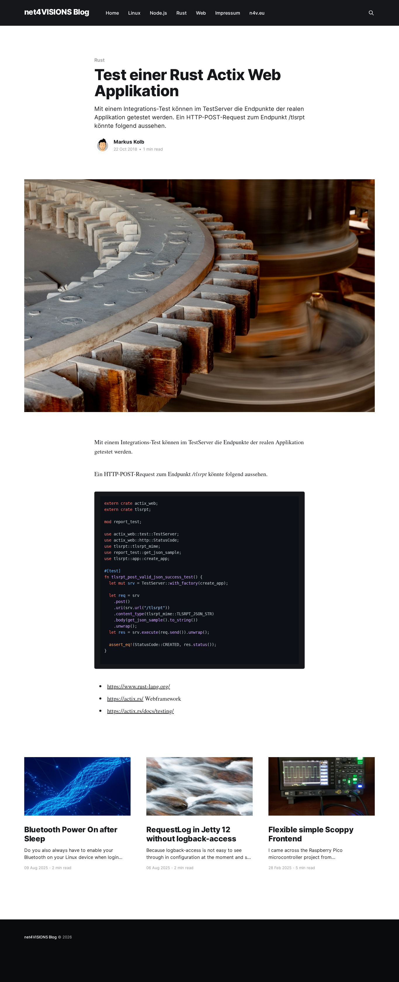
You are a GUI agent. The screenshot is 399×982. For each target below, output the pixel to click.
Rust (181, 13)
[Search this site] (371, 13)
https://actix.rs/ (125, 698)
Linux (134, 13)
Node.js (158, 13)
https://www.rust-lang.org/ (138, 686)
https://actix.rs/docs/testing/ (140, 711)
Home (112, 13)
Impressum (227, 13)
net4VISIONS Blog (56, 12)
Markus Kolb (129, 142)
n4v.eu (257, 13)
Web (201, 13)
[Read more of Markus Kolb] (102, 145)
